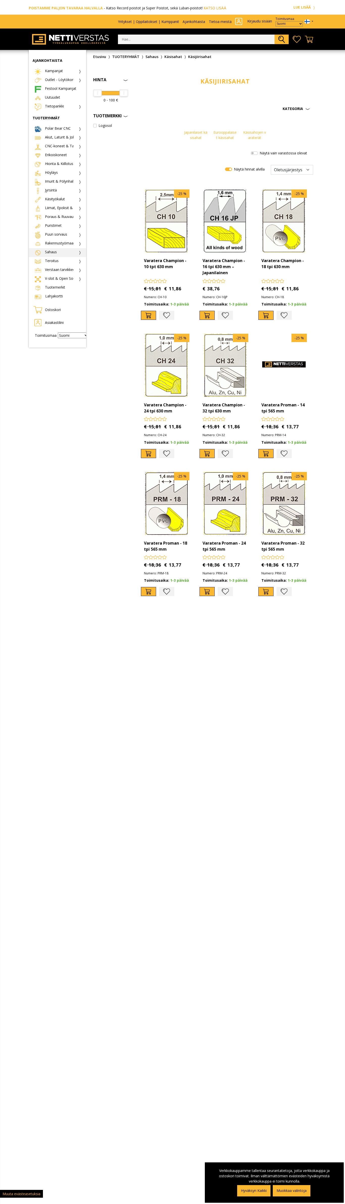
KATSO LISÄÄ (215, 8)
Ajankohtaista (194, 21)
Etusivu (99, 56)
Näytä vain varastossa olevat (283, 153)
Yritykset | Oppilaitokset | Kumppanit (148, 21)
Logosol (105, 125)
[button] (225, 108)
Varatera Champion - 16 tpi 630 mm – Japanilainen (224, 266)
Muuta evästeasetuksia (21, 1193)
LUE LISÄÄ (302, 7)
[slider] (97, 93)
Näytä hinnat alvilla (249, 169)
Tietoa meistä (220, 21)
